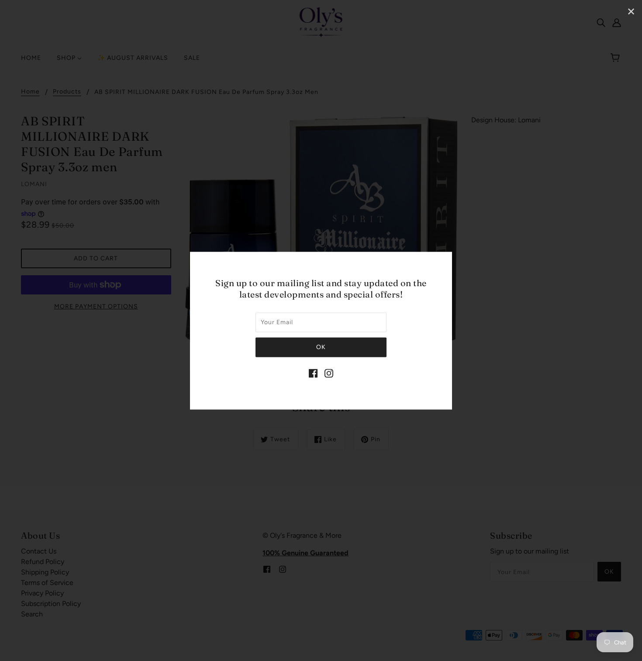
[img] (313, 372)
